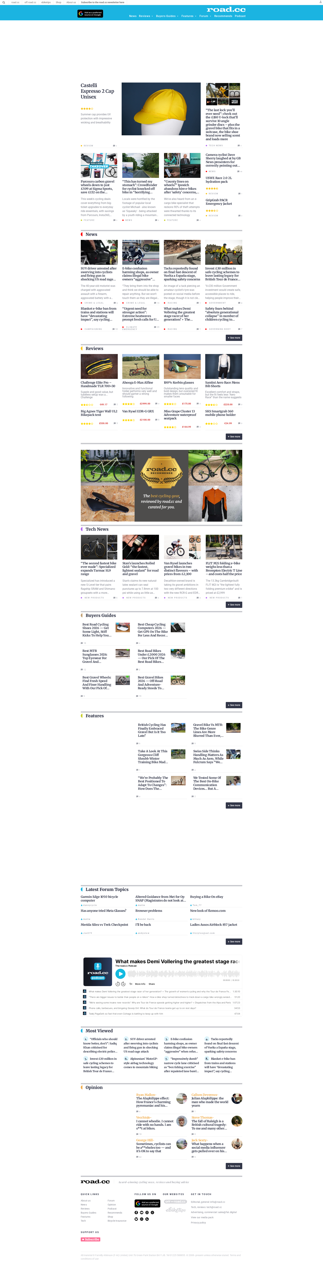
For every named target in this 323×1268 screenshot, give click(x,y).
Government (217, 303)
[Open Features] (195, 16)
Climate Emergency (129, 328)
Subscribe (92, 1239)
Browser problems (148, 911)
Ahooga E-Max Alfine (137, 382)
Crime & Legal (94, 303)
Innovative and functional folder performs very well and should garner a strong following (139, 392)
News (84, 1204)
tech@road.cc (214, 1207)
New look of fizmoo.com (208, 911)
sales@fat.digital (227, 1212)
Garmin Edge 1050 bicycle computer (99, 898)
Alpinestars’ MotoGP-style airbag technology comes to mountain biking (141, 1063)
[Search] (4, 3)
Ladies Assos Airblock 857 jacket (213, 925)
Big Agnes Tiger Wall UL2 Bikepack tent (99, 413)
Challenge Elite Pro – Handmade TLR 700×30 (98, 384)
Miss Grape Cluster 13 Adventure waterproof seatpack (180, 414)
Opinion (112, 1204)
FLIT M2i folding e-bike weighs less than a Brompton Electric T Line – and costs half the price (224, 568)
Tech (83, 1220)
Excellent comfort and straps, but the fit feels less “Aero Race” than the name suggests (223, 394)
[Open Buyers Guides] (177, 16)
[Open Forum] (210, 16)
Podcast (112, 1208)
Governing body (219, 329)
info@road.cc (217, 1202)
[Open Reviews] (152, 16)
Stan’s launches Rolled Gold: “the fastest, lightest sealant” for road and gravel (140, 568)
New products (94, 598)
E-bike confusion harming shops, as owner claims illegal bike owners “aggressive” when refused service (140, 275)
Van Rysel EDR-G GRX (138, 411)
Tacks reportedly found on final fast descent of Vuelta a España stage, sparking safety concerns (182, 273)
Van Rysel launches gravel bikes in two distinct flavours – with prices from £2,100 (181, 568)
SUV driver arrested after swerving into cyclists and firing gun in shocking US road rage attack (99, 275)
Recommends (115, 1212)
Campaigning (93, 329)
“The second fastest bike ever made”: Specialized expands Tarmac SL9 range (98, 568)
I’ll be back (143, 925)
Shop (110, 1216)
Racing (172, 303)
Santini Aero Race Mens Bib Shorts (222, 384)
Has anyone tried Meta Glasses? (103, 911)
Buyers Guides (88, 1212)
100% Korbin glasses (179, 382)
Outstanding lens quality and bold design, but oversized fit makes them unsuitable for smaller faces (181, 392)
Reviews (85, 1208)
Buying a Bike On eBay (206, 897)
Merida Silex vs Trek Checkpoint (104, 925)
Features (85, 1216)
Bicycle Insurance (117, 1220)
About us (86, 1200)
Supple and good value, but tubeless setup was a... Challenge (97, 394)
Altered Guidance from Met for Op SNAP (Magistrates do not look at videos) (159, 900)
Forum (111, 1200)
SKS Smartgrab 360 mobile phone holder (220, 413)
